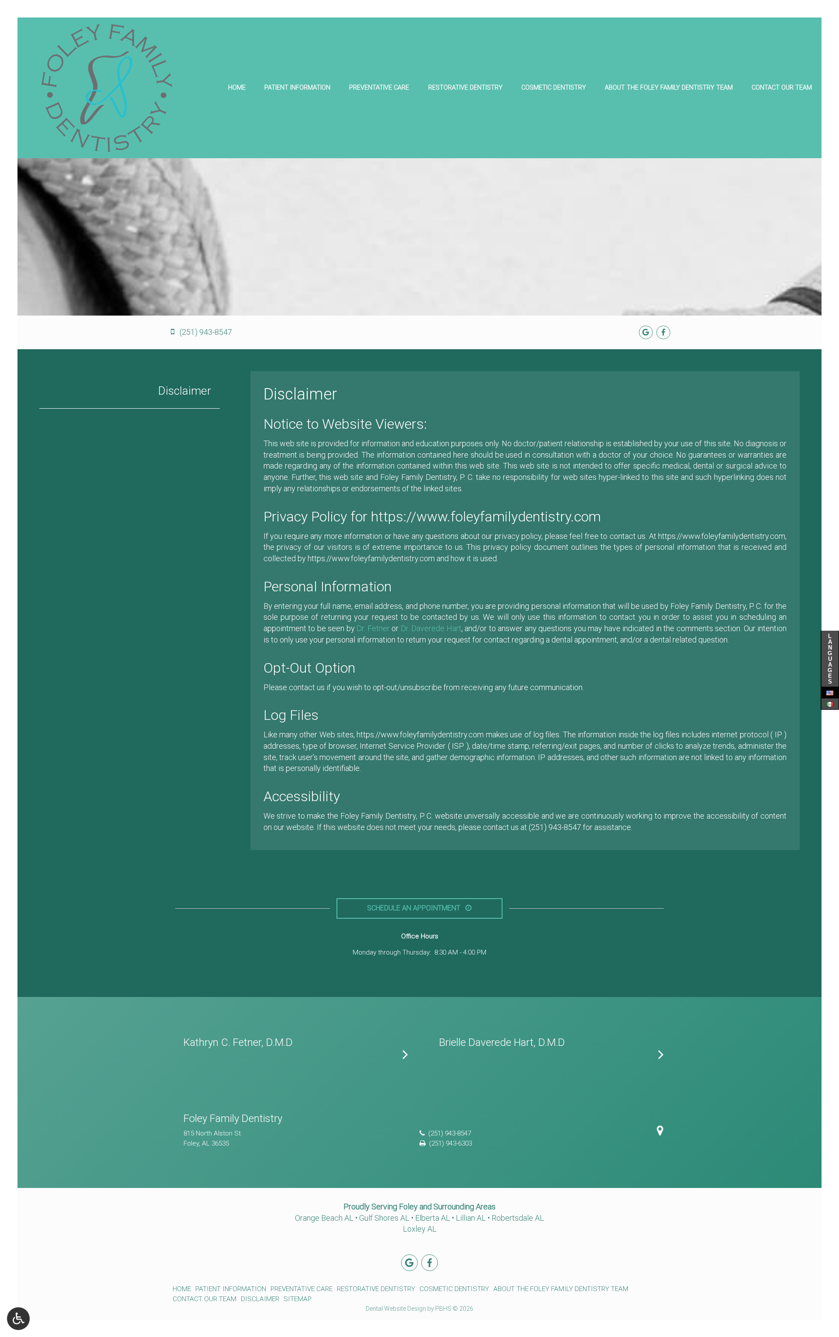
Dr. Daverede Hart (431, 628)
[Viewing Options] (18, 1318)
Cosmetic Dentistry (553, 87)
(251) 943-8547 (555, 827)
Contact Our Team (782, 87)
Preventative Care (379, 87)
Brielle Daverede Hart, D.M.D (502, 1042)
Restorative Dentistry (465, 87)
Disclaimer (184, 390)
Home (237, 87)
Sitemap (298, 1299)
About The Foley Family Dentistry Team (669, 87)
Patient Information (297, 87)
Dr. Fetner (373, 628)
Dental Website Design (396, 1308)
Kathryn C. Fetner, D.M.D (238, 1042)
